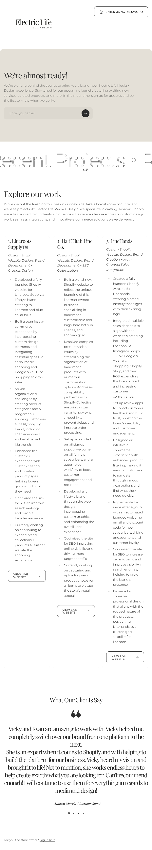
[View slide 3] (78, 813)
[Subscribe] (85, 113)
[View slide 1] (68, 813)
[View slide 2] (73, 813)
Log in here (47, 840)
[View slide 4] (83, 813)
